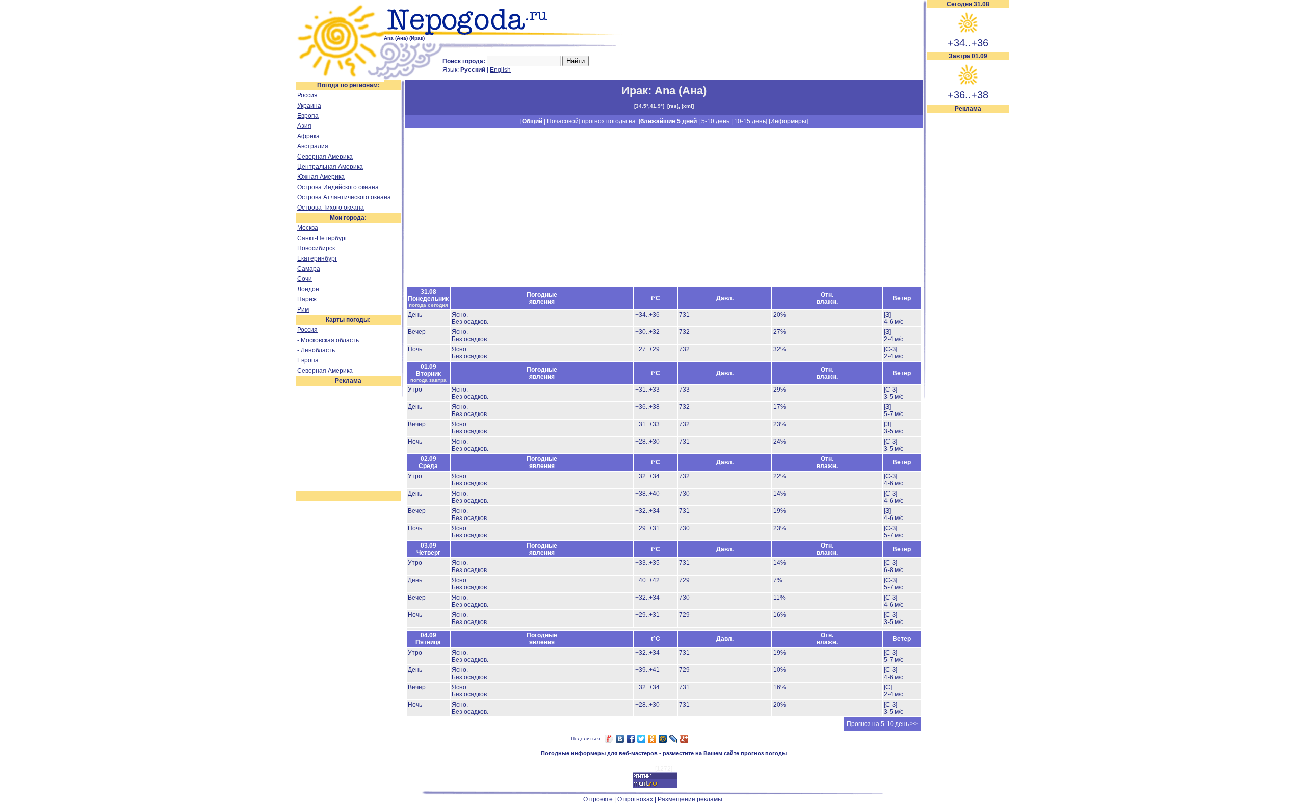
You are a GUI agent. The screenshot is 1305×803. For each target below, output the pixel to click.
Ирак (634, 90)
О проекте (598, 799)
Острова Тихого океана (330, 207)
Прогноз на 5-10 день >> (882, 724)
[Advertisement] (968, 266)
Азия (304, 125)
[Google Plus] (684, 738)
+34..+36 (968, 42)
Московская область (330, 340)
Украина (309, 105)
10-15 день (750, 121)
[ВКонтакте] (620, 738)
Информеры (788, 121)
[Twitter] (641, 738)
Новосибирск (316, 248)
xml (687, 106)
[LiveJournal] (673, 738)
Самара (308, 268)
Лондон (308, 289)
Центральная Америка (330, 166)
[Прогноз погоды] (503, 33)
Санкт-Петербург (322, 238)
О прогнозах (635, 799)
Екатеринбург (317, 258)
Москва (307, 227)
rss (673, 106)
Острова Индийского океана (338, 187)
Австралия (312, 146)
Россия (307, 95)
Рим (303, 309)
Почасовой (563, 121)
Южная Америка (321, 176)
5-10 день (715, 121)
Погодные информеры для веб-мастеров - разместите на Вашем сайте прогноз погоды (664, 753)
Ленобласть (318, 350)
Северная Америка (325, 156)
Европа (308, 115)
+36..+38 (968, 94)
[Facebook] (630, 738)
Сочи (304, 278)
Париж (307, 299)
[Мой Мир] (663, 738)
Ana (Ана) (681, 90)
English (500, 69)
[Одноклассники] (652, 738)
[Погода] (340, 78)
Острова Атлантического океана (344, 197)
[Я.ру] (609, 738)
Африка (308, 136)
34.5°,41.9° (649, 106)
